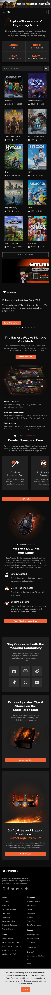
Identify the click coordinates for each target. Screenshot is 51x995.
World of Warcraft (9, 909)
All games (5, 902)
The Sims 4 (6, 913)
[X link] (21, 888)
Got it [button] (25, 990)
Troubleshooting (33, 938)
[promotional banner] (25, 4)
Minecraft (5, 905)
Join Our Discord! (33, 902)
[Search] (46, 68)
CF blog (29, 909)
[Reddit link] (26, 888)
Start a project (7, 938)
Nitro (29, 964)
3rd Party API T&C (9, 954)
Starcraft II (6, 917)
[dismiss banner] (47, 2)
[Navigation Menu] (3, 12)
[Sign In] (45, 12)
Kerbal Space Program (10, 921)
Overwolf (30, 952)
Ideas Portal (31, 905)
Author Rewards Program (11, 946)
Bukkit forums (32, 921)
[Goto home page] (8, 12)
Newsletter (31, 913)
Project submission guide (11, 942)
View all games (25, 255)
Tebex (29, 960)
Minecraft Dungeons (9, 925)
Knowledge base (33, 935)
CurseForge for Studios (35, 956)
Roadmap (30, 917)
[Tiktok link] (8, 888)
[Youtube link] (12, 888)
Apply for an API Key (9, 950)
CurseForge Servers (34, 925)
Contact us (31, 942)
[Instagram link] (3, 888)
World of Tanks (7, 929)
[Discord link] (17, 888)
